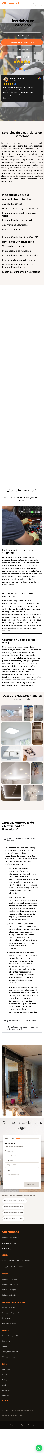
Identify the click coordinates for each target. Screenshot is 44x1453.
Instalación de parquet (10, 1313)
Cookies (22, 1415)
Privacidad (14, 1415)
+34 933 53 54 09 (9, 1243)
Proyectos (6, 1341)
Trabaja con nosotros (10, 1352)
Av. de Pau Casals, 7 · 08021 (12, 1267)
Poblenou (5, 1396)
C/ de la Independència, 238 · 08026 (16, 1260)
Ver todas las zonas (9, 1401)
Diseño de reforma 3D (10, 1336)
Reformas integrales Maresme (13, 1218)
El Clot (4, 1375)
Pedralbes (6, 1390)
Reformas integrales (9, 1279)
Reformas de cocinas (10, 1284)
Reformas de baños (9, 1290)
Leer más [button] (6, 98)
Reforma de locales (9, 1295)
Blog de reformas (8, 1357)
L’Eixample (6, 1369)
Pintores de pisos (8, 1308)
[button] (39, 1448)
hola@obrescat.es (9, 1249)
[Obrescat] (10, 3)
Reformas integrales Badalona (13, 1207)
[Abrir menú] (39, 3)
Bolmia (32, 1425)
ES (33, 3)
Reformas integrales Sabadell (13, 1212)
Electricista (6, 1318)
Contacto (5, 1346)
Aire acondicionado (9, 1323)
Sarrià (4, 1385)
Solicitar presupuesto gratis (22, 42)
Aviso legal (5, 1415)
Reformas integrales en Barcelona (14, 1201)
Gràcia (4, 1380)
